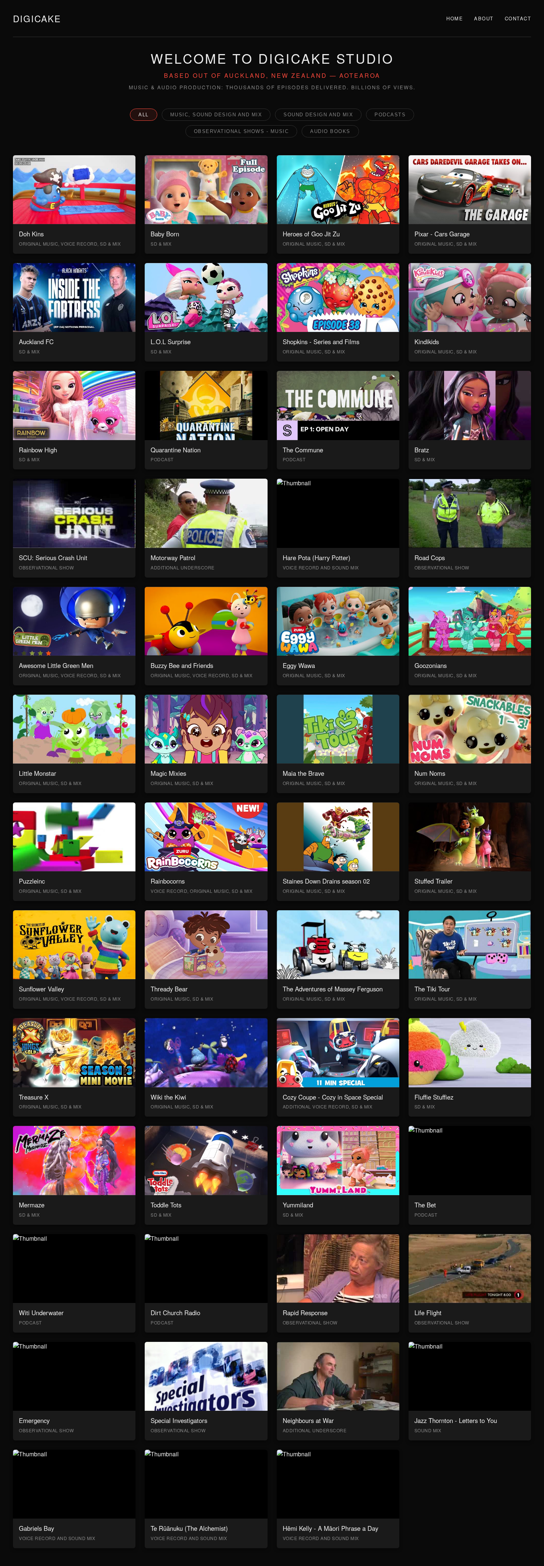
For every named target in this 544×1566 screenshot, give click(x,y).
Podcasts (390, 114)
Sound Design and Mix (318, 114)
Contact (518, 18)
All (143, 114)
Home (454, 18)
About (484, 18)
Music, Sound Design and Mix (216, 114)
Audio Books (330, 131)
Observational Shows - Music (241, 131)
